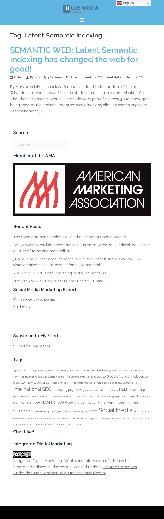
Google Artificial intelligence (127, 376)
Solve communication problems (29, 418)
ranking (110, 396)
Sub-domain (53, 418)
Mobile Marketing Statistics (27, 396)
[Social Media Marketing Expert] (37, 311)
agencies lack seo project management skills (36, 370)
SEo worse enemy (40, 411)
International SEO (92, 77)
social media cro (141, 411)
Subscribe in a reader (31, 346)
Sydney (90, 512)
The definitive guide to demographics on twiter (101, 418)
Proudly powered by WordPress (38, 512)
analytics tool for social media (82, 370)
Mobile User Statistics (77, 396)
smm (94, 411)
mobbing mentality (108, 390)
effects (64, 377)
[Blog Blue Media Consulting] (82, 9)
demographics (52, 377)
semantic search (127, 396)
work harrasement (36, 424)
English (128, 3)
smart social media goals (76, 411)
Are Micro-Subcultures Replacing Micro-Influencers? (59, 273)
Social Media (115, 410)
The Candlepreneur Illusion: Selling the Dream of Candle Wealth (69, 237)
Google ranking (60, 383)
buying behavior (114, 370)
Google (100, 376)
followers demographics (80, 377)
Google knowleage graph (32, 382)
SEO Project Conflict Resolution (122, 403)
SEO (72, 402)
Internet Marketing (115, 77)
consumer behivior (134, 370)
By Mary (35, 77)
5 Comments (55, 77)
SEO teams (21, 411)
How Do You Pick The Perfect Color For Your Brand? (59, 281)
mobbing (92, 390)
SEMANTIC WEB (51, 402)
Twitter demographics (137, 418)
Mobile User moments (53, 396)
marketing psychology (69, 390)
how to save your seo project (124, 383)
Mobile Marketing (132, 390)
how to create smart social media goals (89, 383)
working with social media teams (64, 424)
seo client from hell (87, 403)
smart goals (56, 411)
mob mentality (97, 396)
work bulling (19, 424)
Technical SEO (135, 77)
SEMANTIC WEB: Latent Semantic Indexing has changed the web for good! (74, 59)
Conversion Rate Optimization (28, 377)
